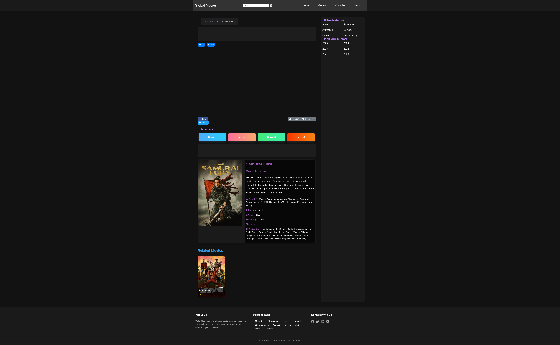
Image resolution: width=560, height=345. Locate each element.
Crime (325, 35)
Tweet (204, 123)
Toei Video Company (296, 239)
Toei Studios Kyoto (284, 229)
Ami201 (264, 202)
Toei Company (268, 229)
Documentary (350, 35)
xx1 (286, 321)
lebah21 (258, 328)
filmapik (270, 328)
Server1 (212, 137)
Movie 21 (259, 321)
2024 (346, 43)
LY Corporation (287, 235)
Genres (322, 5)
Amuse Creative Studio (262, 232)
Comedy (348, 30)
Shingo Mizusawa (298, 202)
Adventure (349, 24)
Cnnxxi (287, 325)
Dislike (309, 119)
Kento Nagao (273, 199)
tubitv (297, 325)
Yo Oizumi (261, 199)
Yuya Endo (304, 199)
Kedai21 (276, 325)
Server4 (301, 137)
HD (259, 224)
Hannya (272, 202)
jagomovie (297, 321)
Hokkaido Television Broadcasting (270, 239)
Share (203, 119)
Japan (261, 219)
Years (357, 5)
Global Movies (206, 5)
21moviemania (274, 321)
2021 (325, 54)
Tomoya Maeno (253, 202)
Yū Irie (261, 210)
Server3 (271, 137)
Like (295, 119)
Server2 (242, 137)
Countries (340, 5)
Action (215, 21)
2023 (325, 49)
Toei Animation (300, 229)
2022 (346, 49)
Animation (327, 30)
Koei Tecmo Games (283, 232)
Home (306, 5)
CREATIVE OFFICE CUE (267, 235)
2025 (258, 215)
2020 (346, 54)
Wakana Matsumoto (289, 199)
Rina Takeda (283, 202)
